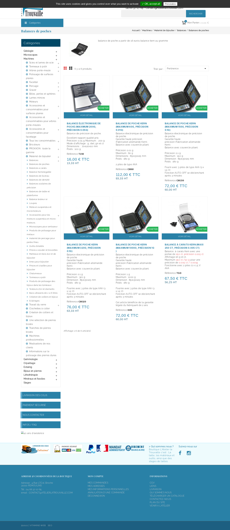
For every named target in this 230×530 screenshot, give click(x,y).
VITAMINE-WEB (38, 525)
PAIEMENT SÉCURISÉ (34, 405)
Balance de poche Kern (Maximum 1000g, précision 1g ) (135, 247)
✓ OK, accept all (151, 3)
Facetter (33, 82)
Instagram (189, 453)
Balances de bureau (39, 176)
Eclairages (34, 301)
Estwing (28, 367)
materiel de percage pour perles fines (41, 240)
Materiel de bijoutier (40, 156)
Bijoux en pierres (33, 371)
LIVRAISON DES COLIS (35, 395)
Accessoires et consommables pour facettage (37, 133)
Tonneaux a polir (37, 277)
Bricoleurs (34, 144)
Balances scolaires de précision (39, 185)
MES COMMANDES (98, 482)
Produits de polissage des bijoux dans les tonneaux (41, 283)
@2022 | (25, 525)
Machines (29, 58)
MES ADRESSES (96, 486)
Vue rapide (105, 80)
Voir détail (86, 115)
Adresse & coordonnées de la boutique (46, 476)
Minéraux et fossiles (34, 378)
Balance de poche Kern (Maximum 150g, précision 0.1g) (181, 126)
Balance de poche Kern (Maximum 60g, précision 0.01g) (132, 126)
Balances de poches (39, 164)
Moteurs (33, 101)
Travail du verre (37, 304)
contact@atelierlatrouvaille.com (164, 7)
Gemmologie (31, 359)
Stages (27, 382)
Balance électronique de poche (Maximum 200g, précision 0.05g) (84, 126)
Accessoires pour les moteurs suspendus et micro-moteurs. (41, 219)
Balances (33, 160)
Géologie (28, 51)
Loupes (33, 203)
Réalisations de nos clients (38, 345)
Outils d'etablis (36, 246)
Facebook (181, 453)
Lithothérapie (31, 375)
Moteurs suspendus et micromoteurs (39, 209)
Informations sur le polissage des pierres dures (41, 353)
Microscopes (31, 55)
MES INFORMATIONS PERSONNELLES (108, 489)
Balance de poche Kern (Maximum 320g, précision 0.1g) (84, 247)
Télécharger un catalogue (167, 496)
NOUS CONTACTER (33, 415)
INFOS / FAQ (30, 425)
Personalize (170, 4)
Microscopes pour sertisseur (43, 226)
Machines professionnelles (35, 338)
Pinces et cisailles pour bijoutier (39, 267)
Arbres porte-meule (40, 70)
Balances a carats (38, 168)
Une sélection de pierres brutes (41, 322)
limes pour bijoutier (39, 262)
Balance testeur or (38, 199)
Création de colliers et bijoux (43, 297)
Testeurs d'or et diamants (41, 289)
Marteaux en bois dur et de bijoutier (41, 256)
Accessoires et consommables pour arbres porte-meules (41, 121)
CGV (152, 482)
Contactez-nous (160, 499)
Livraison (156, 489)
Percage (33, 86)
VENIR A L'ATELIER (160, 505)
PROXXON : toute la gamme (38, 150)
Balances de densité (39, 180)
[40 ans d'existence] (32, 433)
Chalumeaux (35, 273)
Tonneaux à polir (38, 66)
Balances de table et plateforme (38, 193)
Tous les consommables (42, 140)
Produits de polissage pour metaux (41, 232)
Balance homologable (40, 172)
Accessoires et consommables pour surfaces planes (37, 109)
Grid (65, 68)
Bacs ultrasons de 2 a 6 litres (43, 293)
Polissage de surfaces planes (39, 76)
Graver (32, 90)
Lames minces (37, 97)
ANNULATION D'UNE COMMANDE (106, 492)
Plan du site (157, 502)
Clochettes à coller (39, 308)
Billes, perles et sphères (42, 94)
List (70, 68)
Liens (153, 486)
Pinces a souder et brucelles (43, 250)
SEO (50, 525)
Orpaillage (29, 363)
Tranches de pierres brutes (38, 330)
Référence (72, 154)
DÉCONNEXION (96, 496)
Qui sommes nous (161, 492)
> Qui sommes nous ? (161, 446)
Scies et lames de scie (41, 62)
